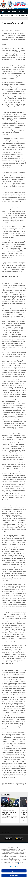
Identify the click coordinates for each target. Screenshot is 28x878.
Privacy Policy (18, 863)
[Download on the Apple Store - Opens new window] (8, 839)
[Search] (23, 11)
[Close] (26, 845)
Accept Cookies (14, 875)
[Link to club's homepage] (3, 11)
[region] (14, 860)
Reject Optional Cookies (14, 871)
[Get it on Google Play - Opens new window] (18, 839)
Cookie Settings (14, 866)
